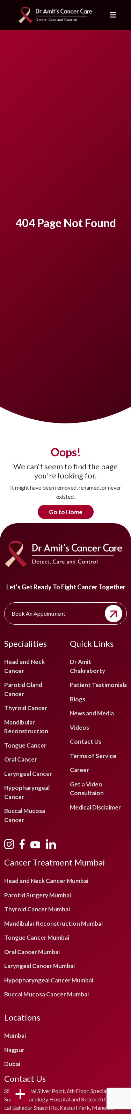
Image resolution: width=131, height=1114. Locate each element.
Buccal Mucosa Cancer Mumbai (46, 994)
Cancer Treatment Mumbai (54, 862)
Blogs (77, 699)
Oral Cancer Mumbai (32, 951)
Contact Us (85, 741)
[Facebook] (22, 843)
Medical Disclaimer (95, 807)
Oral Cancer (20, 759)
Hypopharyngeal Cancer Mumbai (48, 980)
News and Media (92, 713)
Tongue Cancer (25, 745)
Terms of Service (93, 755)
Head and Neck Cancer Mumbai (46, 880)
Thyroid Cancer (25, 708)
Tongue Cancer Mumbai (36, 937)
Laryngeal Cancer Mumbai (39, 965)
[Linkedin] (51, 843)
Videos (79, 727)
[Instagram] (9, 843)
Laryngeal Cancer (28, 773)
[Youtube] (35, 844)
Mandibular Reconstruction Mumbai (53, 923)
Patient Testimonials (98, 684)
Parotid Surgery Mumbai (37, 895)
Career (79, 769)
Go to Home (65, 512)
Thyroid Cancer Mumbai (37, 909)
